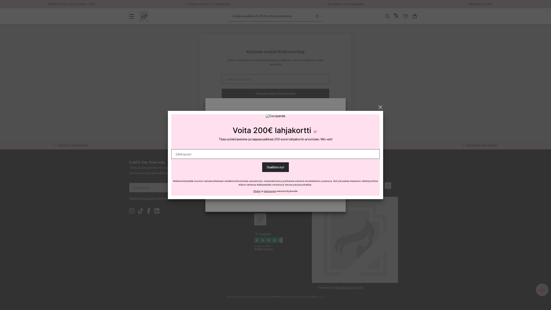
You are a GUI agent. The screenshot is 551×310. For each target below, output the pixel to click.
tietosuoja (270, 191)
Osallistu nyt (275, 167)
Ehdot (257, 191)
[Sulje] (380, 107)
